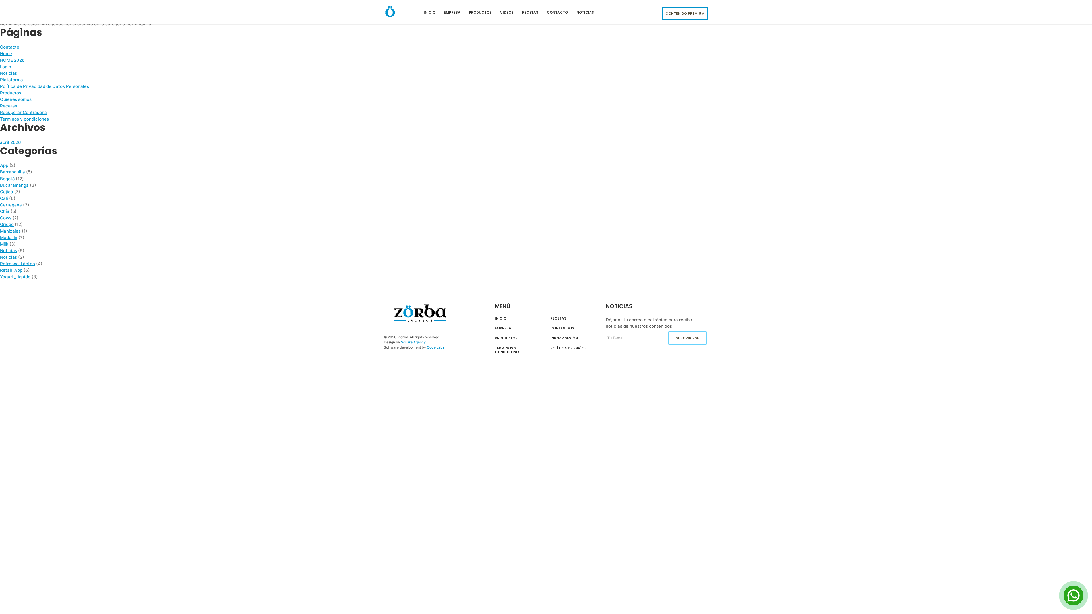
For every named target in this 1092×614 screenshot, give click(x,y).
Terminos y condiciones (24, 119)
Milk (4, 244)
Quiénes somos (16, 99)
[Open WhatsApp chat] (1073, 595)
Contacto (557, 12)
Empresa (452, 12)
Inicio (429, 12)
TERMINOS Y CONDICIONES (507, 350)
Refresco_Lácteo (17, 263)
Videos (507, 12)
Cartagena (11, 205)
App (4, 165)
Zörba (420, 313)
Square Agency (413, 342)
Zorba (390, 11)
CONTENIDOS (562, 328)
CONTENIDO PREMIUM (684, 13)
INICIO (500, 318)
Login (5, 66)
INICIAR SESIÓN (564, 338)
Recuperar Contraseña (23, 112)
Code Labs (435, 347)
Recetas (530, 12)
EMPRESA (503, 328)
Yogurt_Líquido (15, 276)
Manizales (10, 231)
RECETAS (558, 318)
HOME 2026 (12, 60)
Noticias (585, 12)
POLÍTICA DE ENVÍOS (568, 348)
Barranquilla (12, 172)
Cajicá (6, 191)
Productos (480, 12)
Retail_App (11, 270)
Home (6, 53)
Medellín (8, 237)
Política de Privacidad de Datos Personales (44, 86)
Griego (7, 224)
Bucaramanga (14, 185)
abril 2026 (10, 142)
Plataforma (11, 79)
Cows (5, 218)
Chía (4, 211)
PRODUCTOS (506, 338)
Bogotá (7, 178)
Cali (4, 198)
